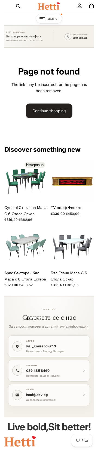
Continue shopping (49, 110)
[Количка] (91, 6)
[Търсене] (18, 6)
